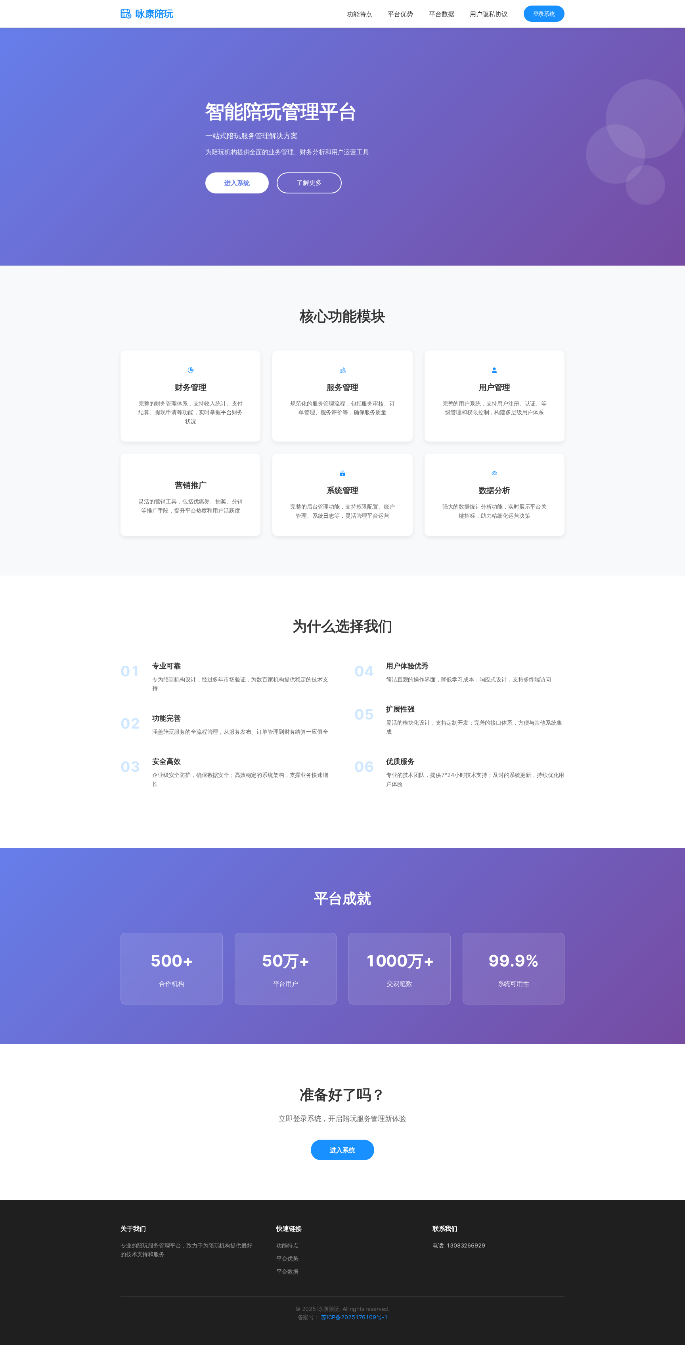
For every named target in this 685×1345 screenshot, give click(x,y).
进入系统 (236, 183)
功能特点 (359, 14)
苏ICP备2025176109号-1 (354, 1317)
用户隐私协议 (488, 14)
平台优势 (400, 14)
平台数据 (441, 14)
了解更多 (309, 182)
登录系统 (544, 13)
